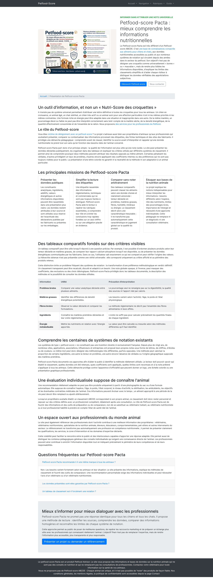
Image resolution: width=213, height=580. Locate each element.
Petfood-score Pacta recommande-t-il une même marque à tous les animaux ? (78, 462)
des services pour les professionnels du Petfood (137, 124)
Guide (169, 3)
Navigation (144, 3)
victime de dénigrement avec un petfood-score (70, 134)
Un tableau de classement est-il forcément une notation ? (69, 491)
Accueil (131, 3)
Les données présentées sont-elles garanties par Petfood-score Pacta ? (75, 483)
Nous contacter (157, 84)
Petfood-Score (46, 3)
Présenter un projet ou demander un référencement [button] (74, 541)
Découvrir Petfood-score (133, 84)
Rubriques (158, 3)
